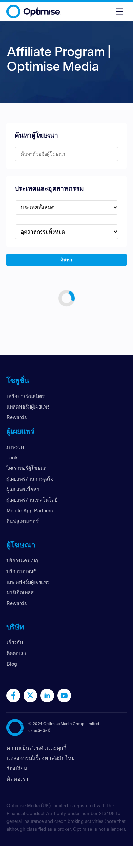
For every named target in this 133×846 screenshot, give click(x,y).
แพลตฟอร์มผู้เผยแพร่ (28, 407)
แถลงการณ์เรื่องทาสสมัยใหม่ (40, 758)
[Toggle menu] (119, 11)
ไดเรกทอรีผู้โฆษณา (27, 468)
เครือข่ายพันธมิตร (25, 396)
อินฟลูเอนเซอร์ (22, 521)
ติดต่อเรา (16, 653)
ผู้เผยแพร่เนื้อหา (22, 489)
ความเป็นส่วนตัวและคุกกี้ (36, 748)
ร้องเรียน (17, 768)
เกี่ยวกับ (14, 642)
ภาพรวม (15, 447)
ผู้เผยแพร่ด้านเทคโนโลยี (31, 500)
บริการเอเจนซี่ (21, 571)
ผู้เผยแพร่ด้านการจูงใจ (29, 479)
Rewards (16, 417)
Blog (11, 664)
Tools (12, 457)
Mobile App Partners (29, 510)
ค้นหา (67, 259)
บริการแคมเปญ (22, 560)
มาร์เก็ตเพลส (20, 592)
